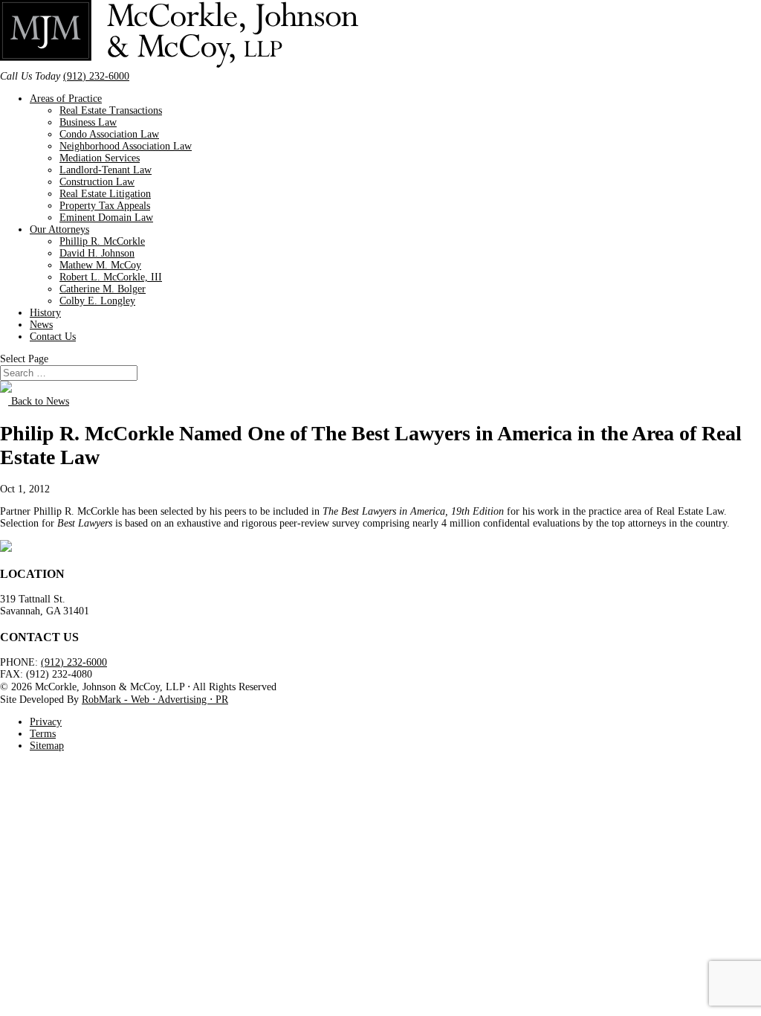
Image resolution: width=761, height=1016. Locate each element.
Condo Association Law (109, 134)
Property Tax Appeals (104, 205)
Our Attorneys (59, 229)
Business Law (88, 122)
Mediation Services (99, 158)
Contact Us (53, 336)
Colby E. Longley (97, 300)
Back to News (38, 401)
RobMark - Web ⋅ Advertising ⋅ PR (155, 699)
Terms (43, 733)
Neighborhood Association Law (125, 146)
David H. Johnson (97, 253)
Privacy (46, 721)
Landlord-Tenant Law (105, 170)
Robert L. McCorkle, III (110, 277)
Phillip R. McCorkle (102, 241)
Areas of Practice (66, 98)
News (41, 324)
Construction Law (97, 181)
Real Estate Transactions (110, 110)
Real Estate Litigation (105, 193)
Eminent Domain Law (106, 217)
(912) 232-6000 (96, 76)
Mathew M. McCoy (100, 265)
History (45, 312)
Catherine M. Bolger (102, 289)
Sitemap (47, 745)
